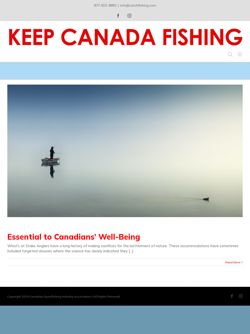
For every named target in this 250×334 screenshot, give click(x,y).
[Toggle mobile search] (230, 54)
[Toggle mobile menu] (240, 54)
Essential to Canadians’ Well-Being (73, 237)
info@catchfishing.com (138, 5)
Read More (232, 262)
